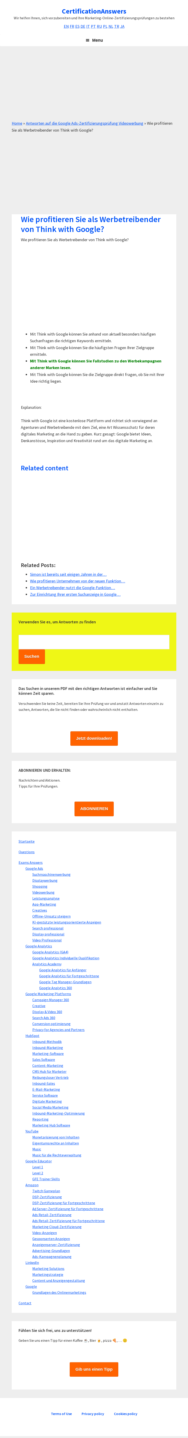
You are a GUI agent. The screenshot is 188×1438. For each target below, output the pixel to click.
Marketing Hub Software (51, 1125)
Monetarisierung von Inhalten (55, 1137)
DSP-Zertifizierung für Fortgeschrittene (63, 1203)
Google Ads (34, 868)
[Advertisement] (94, 88)
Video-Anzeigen (44, 1232)
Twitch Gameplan (46, 1191)
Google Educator (38, 1161)
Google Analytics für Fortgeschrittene (69, 976)
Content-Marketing (47, 1065)
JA (122, 26)
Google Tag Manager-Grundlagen (65, 982)
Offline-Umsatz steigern (51, 916)
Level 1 (37, 1167)
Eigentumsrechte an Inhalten (55, 1143)
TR (116, 26)
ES (77, 26)
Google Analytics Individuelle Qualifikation (65, 958)
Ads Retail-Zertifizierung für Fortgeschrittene (68, 1220)
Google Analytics (38, 946)
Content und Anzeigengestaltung (58, 1280)
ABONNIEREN (94, 808)
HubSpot (32, 1035)
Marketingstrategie (47, 1274)
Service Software (45, 1095)
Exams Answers (31, 862)
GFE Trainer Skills (46, 1179)
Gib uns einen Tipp (94, 1369)
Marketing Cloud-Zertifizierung (57, 1226)
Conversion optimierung (51, 1023)
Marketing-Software (48, 1053)
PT (93, 26)
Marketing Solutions (48, 1268)
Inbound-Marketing (47, 1047)
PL (105, 26)
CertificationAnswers (94, 11)
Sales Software (43, 1059)
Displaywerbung (45, 880)
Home (17, 123)
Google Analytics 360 (55, 988)
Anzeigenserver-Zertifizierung (56, 1244)
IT (88, 26)
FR (72, 26)
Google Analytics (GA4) (50, 952)
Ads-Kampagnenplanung (52, 1256)
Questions (27, 852)
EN (66, 26)
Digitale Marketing (47, 1101)
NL (110, 26)
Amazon (32, 1185)
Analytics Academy (46, 964)
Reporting (40, 1119)
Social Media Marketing (50, 1107)
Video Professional (47, 940)
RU (99, 26)
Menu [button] (97, 40)
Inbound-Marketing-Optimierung (58, 1113)
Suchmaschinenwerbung (51, 874)
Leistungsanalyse (46, 898)
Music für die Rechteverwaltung (56, 1155)
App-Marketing (44, 904)
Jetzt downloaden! (94, 738)
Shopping (39, 886)
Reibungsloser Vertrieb (50, 1077)
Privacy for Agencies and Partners (58, 1029)
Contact (25, 1303)
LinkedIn (32, 1262)
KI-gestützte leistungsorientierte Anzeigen (66, 922)
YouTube (32, 1131)
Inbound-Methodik (47, 1041)
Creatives (39, 910)
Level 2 (37, 1173)
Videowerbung (43, 892)
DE (82, 26)
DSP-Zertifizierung (47, 1197)
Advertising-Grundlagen (51, 1250)
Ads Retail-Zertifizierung (52, 1214)
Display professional (48, 934)
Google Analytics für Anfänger (62, 970)
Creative (38, 1005)
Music (36, 1149)
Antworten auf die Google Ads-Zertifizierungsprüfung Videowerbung (84, 123)
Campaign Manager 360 (50, 999)
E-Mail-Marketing (46, 1089)
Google (31, 1286)
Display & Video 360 (47, 1011)
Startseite (27, 841)
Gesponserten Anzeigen (51, 1238)
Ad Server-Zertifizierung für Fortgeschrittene (67, 1208)
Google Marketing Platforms (48, 994)
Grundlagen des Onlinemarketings (59, 1292)
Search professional (48, 928)
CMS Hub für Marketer (49, 1071)
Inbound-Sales (43, 1083)
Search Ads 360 (43, 1017)
